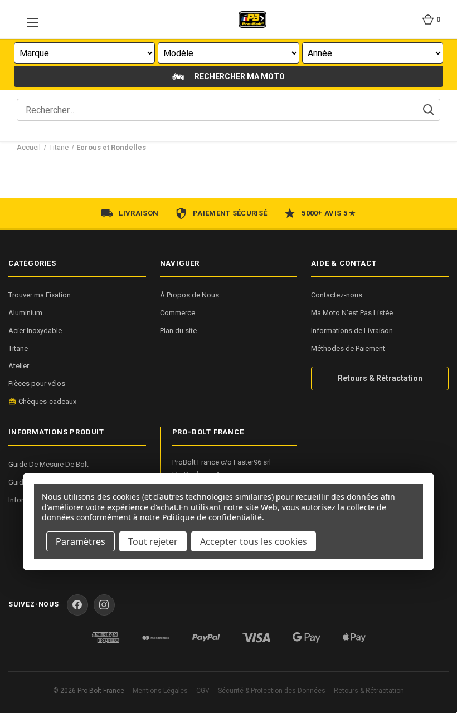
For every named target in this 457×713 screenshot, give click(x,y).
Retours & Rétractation (380, 378)
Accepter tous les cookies (253, 541)
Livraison (138, 213)
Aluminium (25, 313)
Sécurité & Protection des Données (271, 691)
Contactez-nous (336, 295)
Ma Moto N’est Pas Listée (352, 313)
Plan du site (178, 330)
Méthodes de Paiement (348, 348)
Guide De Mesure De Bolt (48, 464)
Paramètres (80, 541)
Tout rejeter (153, 541)
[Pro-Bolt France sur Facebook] (77, 605)
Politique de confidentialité (212, 517)
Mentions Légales (160, 691)
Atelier (18, 366)
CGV (203, 691)
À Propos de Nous (189, 295)
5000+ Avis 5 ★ (329, 213)
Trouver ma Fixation (39, 295)
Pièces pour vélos (36, 383)
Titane (18, 348)
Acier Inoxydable (35, 330)
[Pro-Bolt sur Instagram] (104, 605)
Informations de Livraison (352, 330)
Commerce (177, 313)
